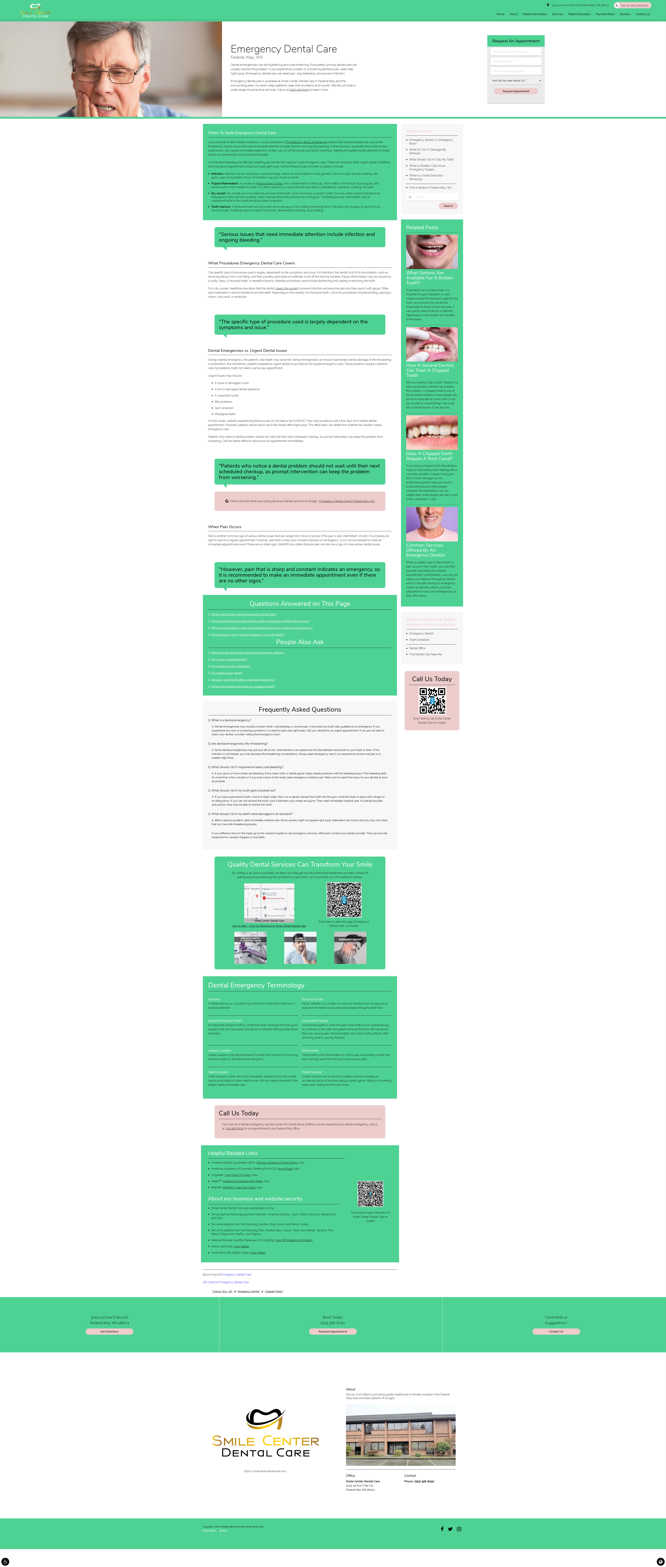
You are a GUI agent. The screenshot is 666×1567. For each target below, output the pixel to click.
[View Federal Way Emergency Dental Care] (111, 116)
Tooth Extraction (419, 639)
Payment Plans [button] (605, 14)
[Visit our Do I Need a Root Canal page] (300, 963)
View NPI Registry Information (294, 1240)
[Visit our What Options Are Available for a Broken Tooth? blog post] (432, 268)
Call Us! (634, 5)
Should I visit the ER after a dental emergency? (243, 679)
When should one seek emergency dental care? (244, 614)
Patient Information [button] (535, 14)
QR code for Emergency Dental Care (226, 1282)
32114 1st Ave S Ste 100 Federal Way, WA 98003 (580, 5)
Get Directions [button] (109, 1331)
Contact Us (556, 1331)
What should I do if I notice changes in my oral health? (248, 634)
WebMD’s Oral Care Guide (239, 1187)
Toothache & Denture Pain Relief (242, 1181)
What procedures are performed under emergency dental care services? (260, 621)
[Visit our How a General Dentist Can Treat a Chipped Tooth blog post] (432, 360)
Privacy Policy (209, 1530)
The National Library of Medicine (306, 142)
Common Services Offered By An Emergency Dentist (425, 550)
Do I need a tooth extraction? (231, 666)
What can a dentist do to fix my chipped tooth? (243, 686)
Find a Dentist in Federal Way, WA (430, 187)
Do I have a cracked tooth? (229, 659)
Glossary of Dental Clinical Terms (276, 1162)
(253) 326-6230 (299, 89)
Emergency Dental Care (236, 1274)
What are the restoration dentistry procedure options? (247, 652)
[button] (5, 1562)
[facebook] (442, 1528)
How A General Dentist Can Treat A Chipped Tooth (430, 370)
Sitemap (223, 1530)
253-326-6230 (235, 1128)
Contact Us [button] (643, 14)
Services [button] (557, 14)
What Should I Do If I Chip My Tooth (431, 159)
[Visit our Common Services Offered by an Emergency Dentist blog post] (432, 540)
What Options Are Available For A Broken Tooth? (429, 278)
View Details (241, 1246)
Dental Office (417, 648)
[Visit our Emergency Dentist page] (350, 963)
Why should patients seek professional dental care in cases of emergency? (262, 628)
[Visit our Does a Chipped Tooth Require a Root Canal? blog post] (432, 449)
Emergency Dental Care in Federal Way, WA (347, 501)
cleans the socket (286, 288)
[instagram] (459, 1528)
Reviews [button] (625, 14)
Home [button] (500, 14)
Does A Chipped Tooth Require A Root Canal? (429, 456)
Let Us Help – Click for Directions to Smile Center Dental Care (269, 926)
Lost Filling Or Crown (238, 1175)
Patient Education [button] (579, 14)
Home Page (284, 1168)
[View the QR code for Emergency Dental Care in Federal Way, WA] (344, 916)
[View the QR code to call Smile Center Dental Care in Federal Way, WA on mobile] (432, 713)
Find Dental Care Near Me (425, 654)
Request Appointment (333, 1331)
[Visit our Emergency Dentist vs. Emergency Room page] (250, 963)
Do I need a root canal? (227, 673)
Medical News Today (269, 183)
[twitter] (450, 1528)
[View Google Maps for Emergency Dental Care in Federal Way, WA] (269, 922)
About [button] (514, 14)
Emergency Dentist (421, 633)
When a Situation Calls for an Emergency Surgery (427, 167)
